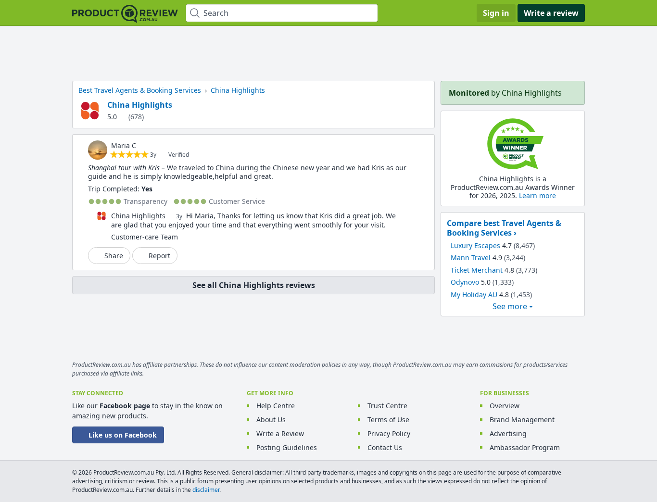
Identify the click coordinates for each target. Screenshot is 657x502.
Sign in (496, 13)
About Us (271, 419)
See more (510, 306)
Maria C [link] (123, 145)
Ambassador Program (525, 447)
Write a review (551, 13)
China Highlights (139, 105)
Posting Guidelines (286, 447)
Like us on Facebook (122, 434)
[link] (97, 150)
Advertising (508, 433)
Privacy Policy (388, 433)
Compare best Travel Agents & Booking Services (504, 228)
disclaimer (205, 490)
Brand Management (522, 419)
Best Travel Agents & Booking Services (139, 90)
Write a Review (280, 433)
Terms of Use (388, 419)
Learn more (537, 195)
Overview (504, 405)
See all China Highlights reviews (253, 285)
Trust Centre (387, 405)
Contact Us (384, 447)
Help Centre (275, 405)
